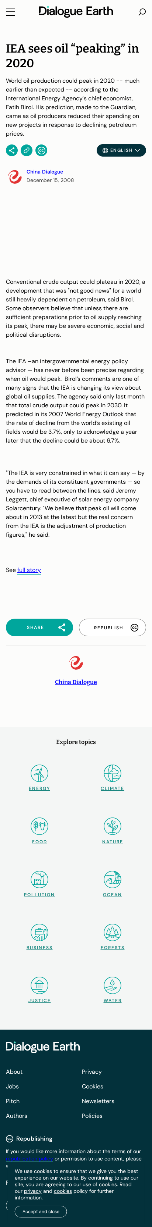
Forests (113, 948)
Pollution (39, 895)
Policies (92, 1116)
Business (40, 948)
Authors (16, 1116)
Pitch (13, 1101)
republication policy (29, 1158)
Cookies (92, 1086)
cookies (63, 1191)
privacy (33, 1191)
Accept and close (41, 1212)
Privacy (92, 1072)
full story (29, 570)
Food (39, 842)
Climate (112, 788)
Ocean (112, 895)
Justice (39, 1001)
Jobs (12, 1086)
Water (113, 1001)
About (14, 1072)
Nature (112, 842)
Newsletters (98, 1101)
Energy (39, 788)
